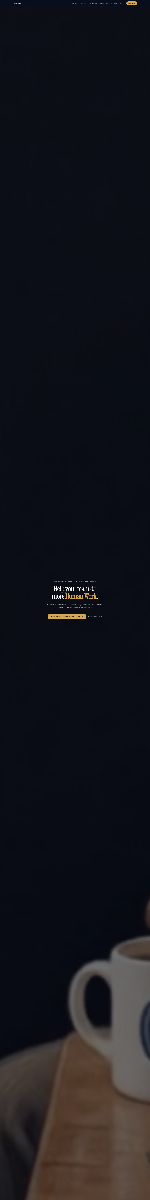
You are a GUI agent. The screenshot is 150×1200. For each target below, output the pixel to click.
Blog (115, 3)
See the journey (94, 616)
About (101, 3)
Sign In (122, 3)
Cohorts (109, 3)
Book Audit (131, 3)
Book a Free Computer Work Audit (66, 616)
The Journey (93, 3)
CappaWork (17, 3)
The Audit (75, 3)
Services (83, 3)
